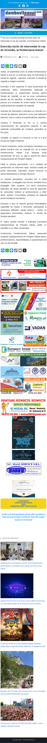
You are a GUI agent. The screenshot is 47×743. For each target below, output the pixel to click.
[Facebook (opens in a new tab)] (23, 5)
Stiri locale (35, 57)
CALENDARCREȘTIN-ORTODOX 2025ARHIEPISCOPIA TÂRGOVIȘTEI (23, 503)
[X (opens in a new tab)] (19, 5)
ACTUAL (25, 57)
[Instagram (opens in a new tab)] (27, 5)
